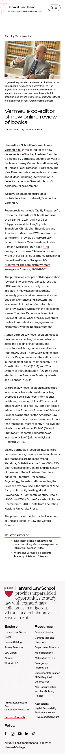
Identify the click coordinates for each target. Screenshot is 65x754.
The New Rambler (46, 154)
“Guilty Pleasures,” (46, 210)
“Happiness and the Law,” (21, 224)
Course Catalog (13, 642)
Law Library (11, 652)
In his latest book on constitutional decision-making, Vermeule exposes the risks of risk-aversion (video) (36, 544)
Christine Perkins (33, 129)
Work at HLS (11, 663)
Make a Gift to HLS (45, 658)
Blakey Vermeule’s (16, 449)
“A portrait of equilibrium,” (29, 255)
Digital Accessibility (46, 708)
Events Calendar (44, 632)
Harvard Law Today (21, 7)
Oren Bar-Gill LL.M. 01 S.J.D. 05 (24, 219)
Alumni (8, 658)
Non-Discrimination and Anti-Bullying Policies (46, 691)
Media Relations (44, 652)
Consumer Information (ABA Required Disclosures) (47, 677)
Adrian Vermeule (15, 334)
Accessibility (42, 703)
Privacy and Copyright (47, 716)
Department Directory (47, 647)
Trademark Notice (45, 712)
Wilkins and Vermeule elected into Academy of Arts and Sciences (32, 554)
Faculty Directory (14, 647)
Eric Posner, (12, 387)
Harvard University (15, 717)
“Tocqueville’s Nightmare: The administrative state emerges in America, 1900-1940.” (27, 264)
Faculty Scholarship (18, 36)
